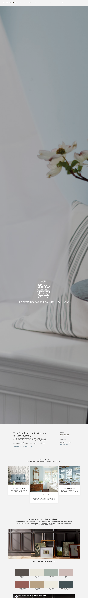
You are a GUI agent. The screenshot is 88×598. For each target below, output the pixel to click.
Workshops (58, 2)
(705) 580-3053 (65, 435)
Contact (63, 2)
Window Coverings (39, 2)
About (21, 2)
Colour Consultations (49, 2)
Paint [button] (25, 2)
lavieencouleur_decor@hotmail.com (67, 437)
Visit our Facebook (27, 446)
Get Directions (64, 444)
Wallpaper (31, 2)
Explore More (17, 446)
